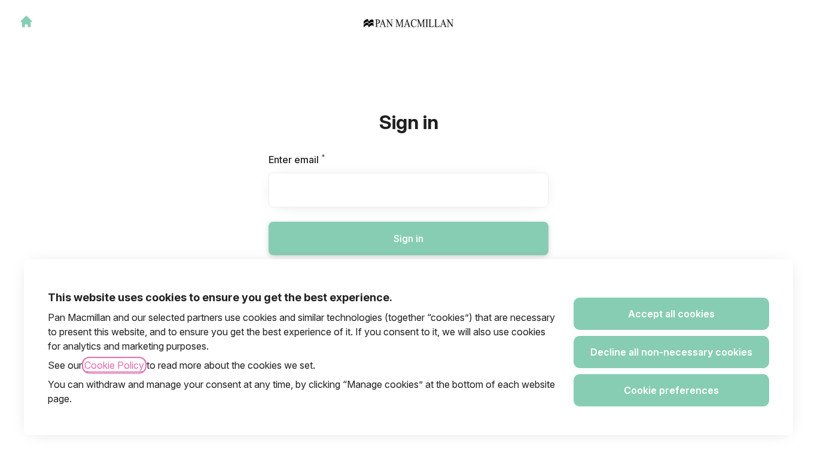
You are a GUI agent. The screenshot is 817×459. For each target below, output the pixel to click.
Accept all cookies (671, 314)
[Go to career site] (26, 21)
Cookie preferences (671, 390)
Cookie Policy (114, 365)
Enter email (317, 160)
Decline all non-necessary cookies (671, 352)
